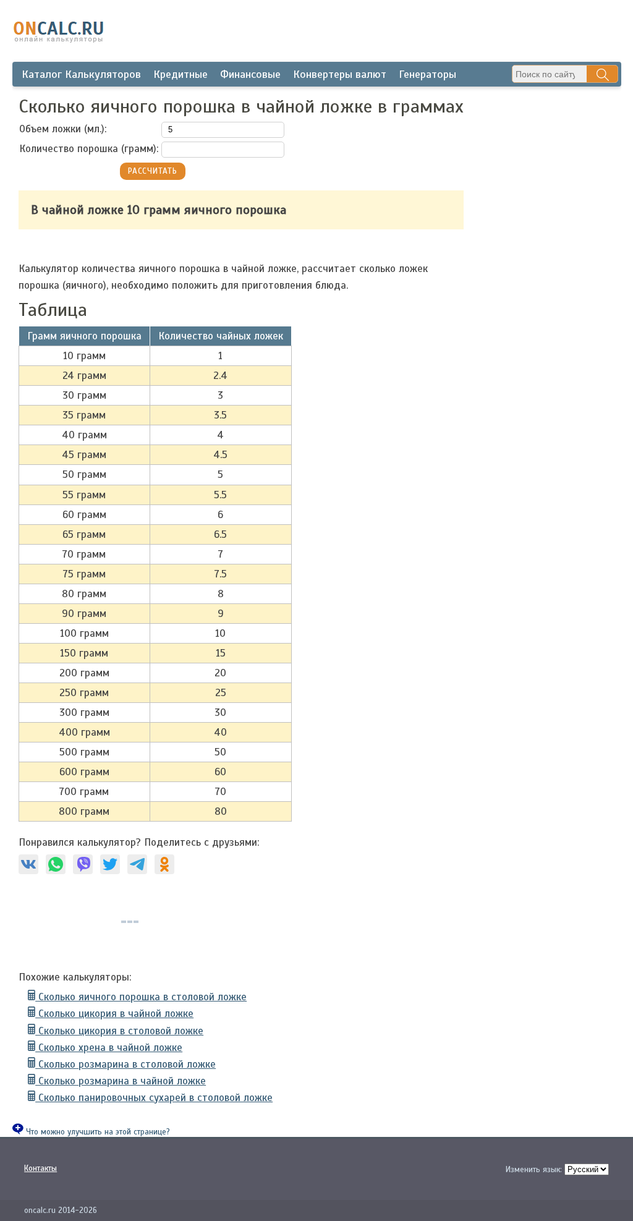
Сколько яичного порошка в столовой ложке (141, 996)
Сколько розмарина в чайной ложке (120, 1080)
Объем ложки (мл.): (62, 128)
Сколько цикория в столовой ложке (119, 1030)
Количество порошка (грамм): (88, 148)
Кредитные (180, 74)
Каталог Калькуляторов (81, 74)
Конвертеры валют (339, 74)
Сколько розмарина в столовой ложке (125, 1064)
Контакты (40, 1168)
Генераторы (427, 74)
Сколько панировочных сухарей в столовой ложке (154, 1097)
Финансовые (250, 74)
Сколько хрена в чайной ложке (108, 1047)
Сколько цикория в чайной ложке (114, 1013)
